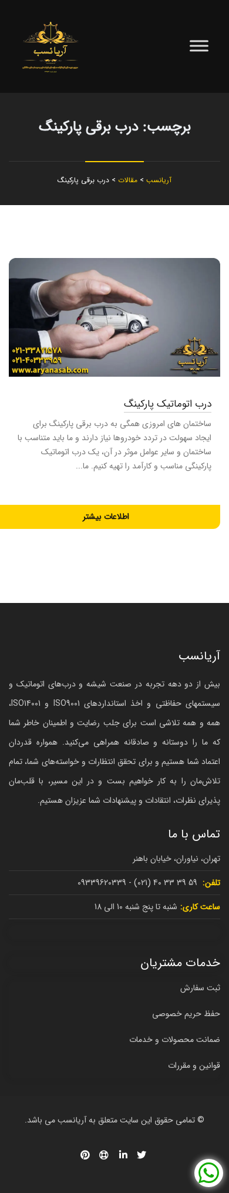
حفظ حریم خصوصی (186, 1013)
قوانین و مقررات (194, 1065)
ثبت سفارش (200, 987)
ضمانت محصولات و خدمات (174, 1039)
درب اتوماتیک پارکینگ (167, 404)
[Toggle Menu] (199, 46)
